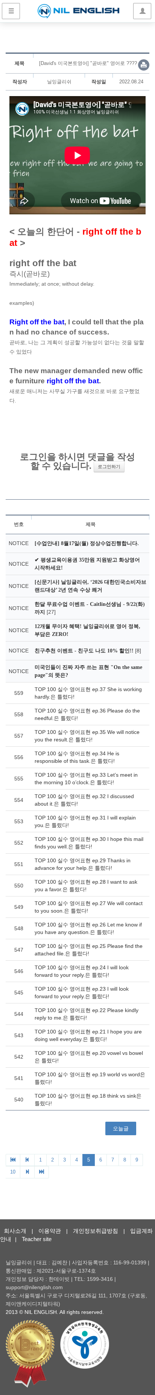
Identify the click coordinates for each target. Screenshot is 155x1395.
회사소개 (15, 1231)
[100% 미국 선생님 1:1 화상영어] (78, 11)
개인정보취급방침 (95, 1231)
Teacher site (37, 1239)
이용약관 (49, 1231)
